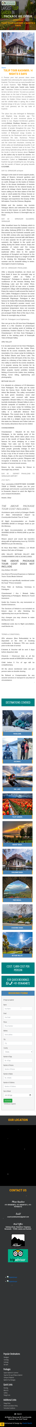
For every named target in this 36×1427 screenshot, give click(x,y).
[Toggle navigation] (31, 3)
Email (5, 1013)
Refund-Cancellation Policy (11, 1406)
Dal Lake (6, 1364)
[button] (4, 48)
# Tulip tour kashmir (9, 1000)
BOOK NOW (8, 1101)
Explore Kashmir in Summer (11, 1373)
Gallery (5, 1393)
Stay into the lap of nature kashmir (13, 1375)
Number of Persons (8, 1065)
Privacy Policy (7, 1403)
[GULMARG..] (17, 750)
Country (6, 1048)
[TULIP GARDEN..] (17, 806)
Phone (5, 1022)
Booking (6, 1388)
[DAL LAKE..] (17, 778)
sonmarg (6, 1360)
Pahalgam (6, 1357)
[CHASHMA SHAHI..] (17, 917)
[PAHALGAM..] (17, 723)
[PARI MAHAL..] (17, 889)
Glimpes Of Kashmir (9, 1377)
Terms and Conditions (9, 1408)
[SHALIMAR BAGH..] (17, 861)
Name (5, 1005)
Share (4, 68)
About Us (6, 1390)
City (4, 1039)
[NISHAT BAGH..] (17, 834)
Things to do (7, 1395)
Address (5, 1031)
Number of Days (8, 1056)
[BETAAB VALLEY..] (17, 944)
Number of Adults (8, 1074)
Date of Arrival (7, 1091)
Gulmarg (6, 1362)
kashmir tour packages (9, 1380)
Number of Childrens (9, 1082)
